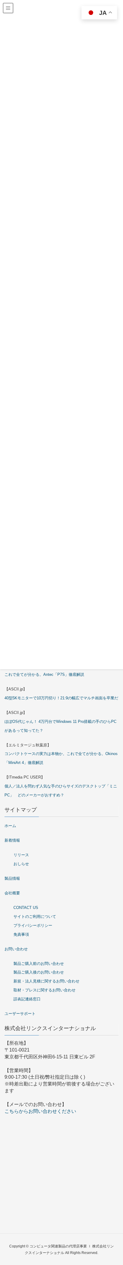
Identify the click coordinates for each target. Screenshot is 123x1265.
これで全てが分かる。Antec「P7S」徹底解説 (44, 674)
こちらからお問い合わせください (40, 1111)
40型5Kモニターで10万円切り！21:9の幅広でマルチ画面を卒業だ (61, 698)
